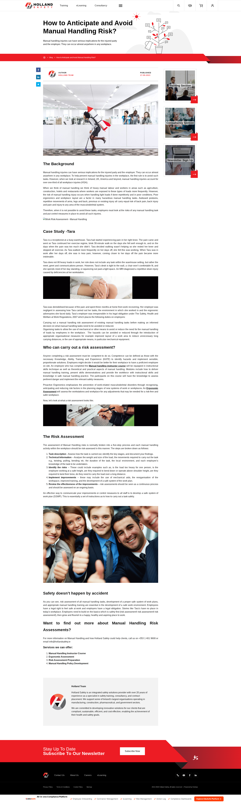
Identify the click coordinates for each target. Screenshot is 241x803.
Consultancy (101, 5)
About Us (74, 775)
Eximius (195, 787)
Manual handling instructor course (107, 366)
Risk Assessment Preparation (64, 660)
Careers (88, 775)
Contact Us (59, 775)
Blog (51, 58)
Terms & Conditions (63, 787)
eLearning (81, 5)
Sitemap (89, 787)
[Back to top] (195, 757)
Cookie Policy (78, 787)
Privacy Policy (48, 787)
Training (64, 5)
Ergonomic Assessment (61, 657)
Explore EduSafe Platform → (209, 799)
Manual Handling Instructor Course (67, 653)
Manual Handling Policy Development (68, 663)
